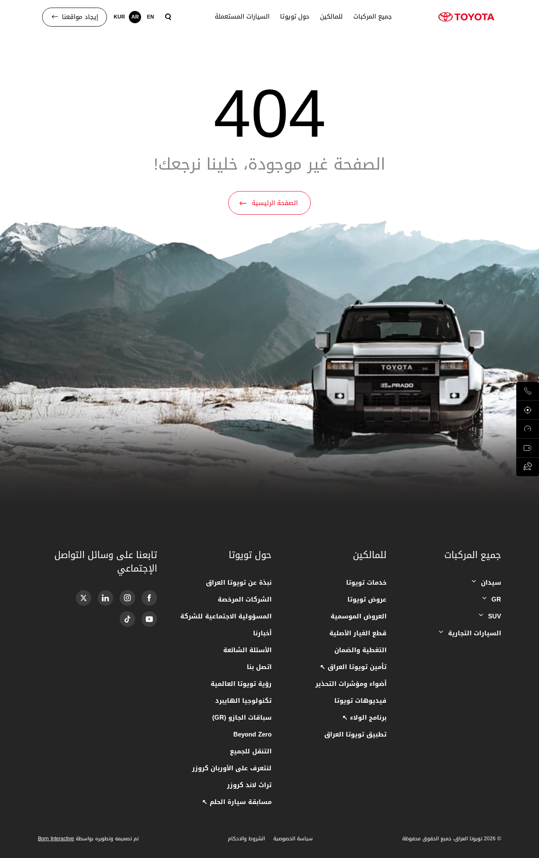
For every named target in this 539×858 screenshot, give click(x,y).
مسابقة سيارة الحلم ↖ (237, 802)
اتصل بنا (259, 667)
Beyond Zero (252, 734)
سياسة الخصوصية (293, 838)
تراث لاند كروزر (249, 785)
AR (135, 17)
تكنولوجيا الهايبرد (243, 701)
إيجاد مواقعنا (80, 17)
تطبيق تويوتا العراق (355, 734)
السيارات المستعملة (242, 17)
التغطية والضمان (360, 650)
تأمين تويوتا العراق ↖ (353, 667)
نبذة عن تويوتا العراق (239, 582)
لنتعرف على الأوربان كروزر (232, 768)
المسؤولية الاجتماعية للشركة (226, 616)
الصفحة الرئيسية (275, 203)
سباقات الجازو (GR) (242, 717)
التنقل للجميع (251, 751)
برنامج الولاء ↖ (364, 717)
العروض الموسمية (358, 616)
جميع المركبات (372, 17)
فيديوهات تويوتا (360, 701)
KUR (119, 17)
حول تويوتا (295, 17)
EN (150, 17)
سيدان (491, 582)
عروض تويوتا (366, 599)
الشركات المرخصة (245, 599)
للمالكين (331, 17)
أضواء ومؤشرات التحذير (350, 684)
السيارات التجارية (474, 633)
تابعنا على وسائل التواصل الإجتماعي (105, 561)
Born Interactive (56, 838)
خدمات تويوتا (366, 582)
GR (496, 599)
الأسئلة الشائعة (247, 650)
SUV (494, 616)
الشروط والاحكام (246, 838)
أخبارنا (262, 633)
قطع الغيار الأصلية (357, 633)
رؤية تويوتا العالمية (241, 684)
